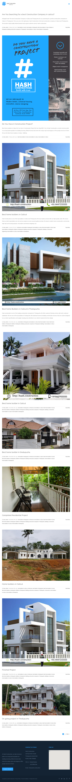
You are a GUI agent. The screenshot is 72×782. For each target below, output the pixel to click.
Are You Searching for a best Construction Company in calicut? (28, 14)
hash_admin (5, 27)
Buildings (45, 229)
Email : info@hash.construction (32, 767)
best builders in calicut (22, 27)
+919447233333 (33, 762)
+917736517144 (33, 764)
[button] (59, 759)
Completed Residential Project (15, 515)
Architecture (19, 227)
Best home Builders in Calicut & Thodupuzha (21, 309)
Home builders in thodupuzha (42, 29)
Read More (68, 27)
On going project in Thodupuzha (15, 719)
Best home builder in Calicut (43, 27)
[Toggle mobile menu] (69, 4)
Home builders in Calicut (31, 29)
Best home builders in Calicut (14, 214)
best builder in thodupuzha (32, 27)
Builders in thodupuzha (18, 229)
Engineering (4, 231)
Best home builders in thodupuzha (9, 409)
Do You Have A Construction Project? (17, 124)
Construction (49, 229)
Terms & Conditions (25, 778)
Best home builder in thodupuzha (16, 452)
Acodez (35, 778)
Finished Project (9, 670)
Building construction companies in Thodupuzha (16, 29)
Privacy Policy (18, 778)
